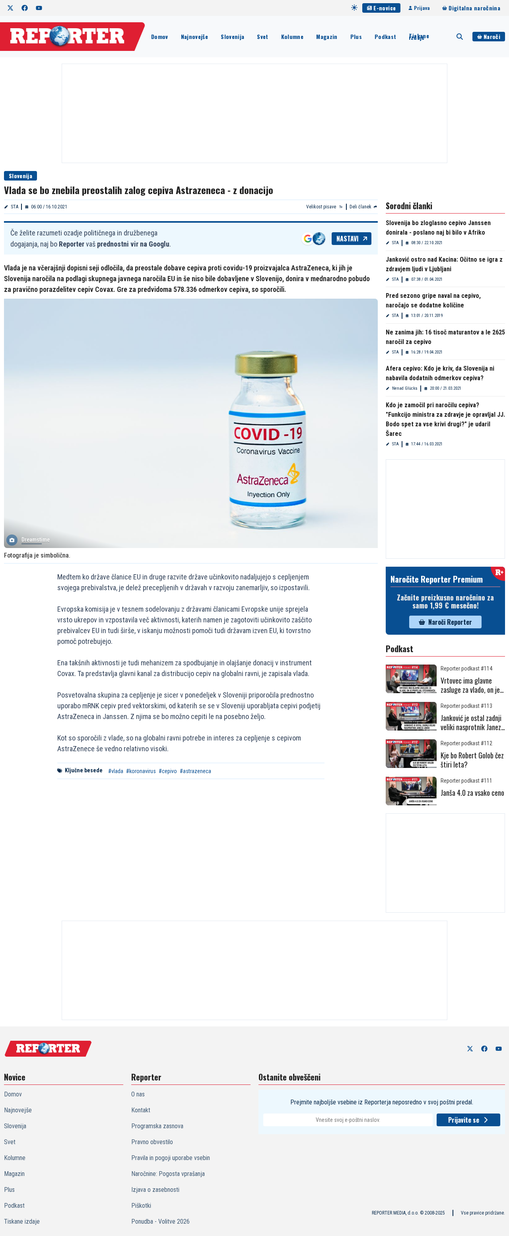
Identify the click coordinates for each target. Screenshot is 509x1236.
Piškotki (141, 1205)
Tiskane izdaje (419, 36)
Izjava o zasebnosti (155, 1189)
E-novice (384, 8)
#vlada (115, 771)
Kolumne (292, 36)
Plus (356, 36)
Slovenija (232, 36)
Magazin (326, 36)
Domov (159, 36)
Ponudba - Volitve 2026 (160, 1221)
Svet (262, 36)
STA (14, 207)
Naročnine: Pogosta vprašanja (168, 1174)
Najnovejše (194, 36)
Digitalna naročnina (474, 8)
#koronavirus (141, 771)
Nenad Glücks (405, 388)
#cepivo (168, 771)
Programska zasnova (157, 1126)
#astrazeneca (195, 771)
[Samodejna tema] (354, 7)
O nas (138, 1094)
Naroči (492, 36)
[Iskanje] (459, 36)
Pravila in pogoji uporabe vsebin (170, 1158)
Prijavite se (463, 1120)
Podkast (385, 36)
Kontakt (140, 1110)
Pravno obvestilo (152, 1142)
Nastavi (347, 238)
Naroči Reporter (450, 622)
